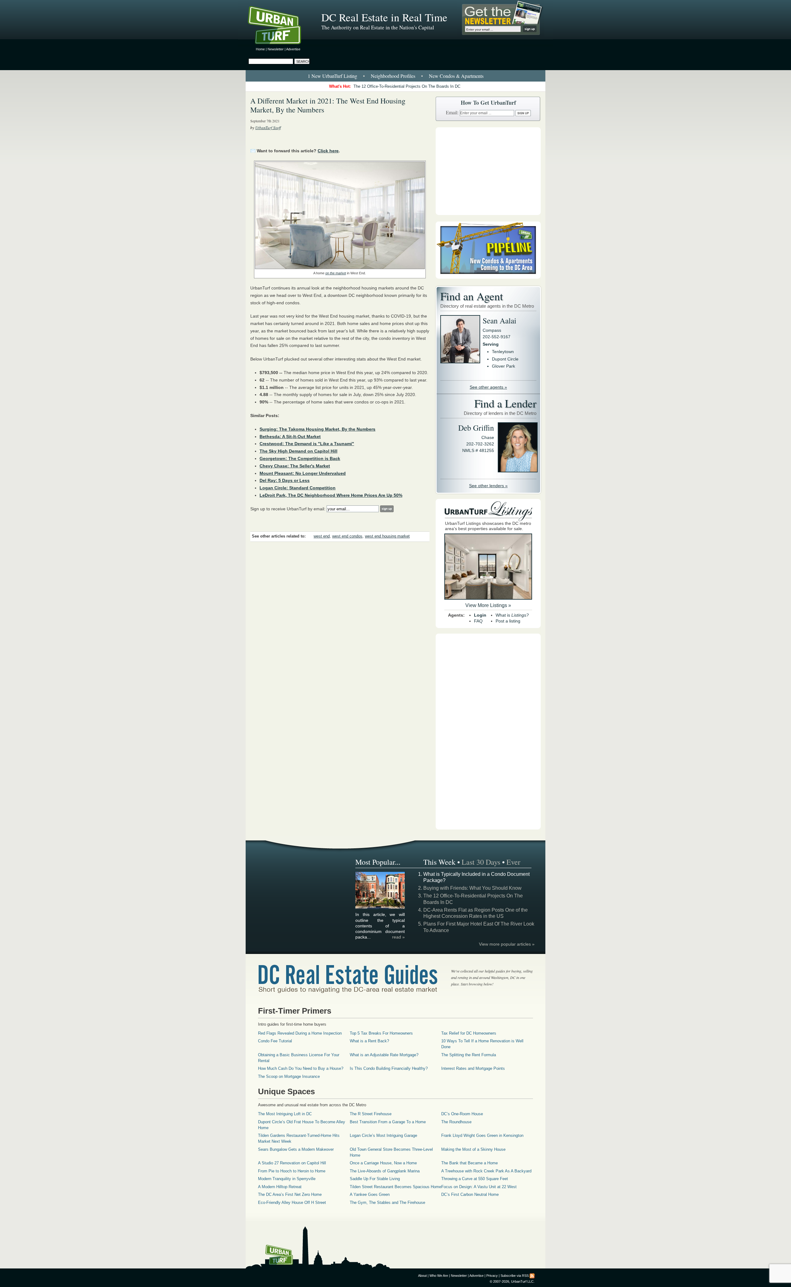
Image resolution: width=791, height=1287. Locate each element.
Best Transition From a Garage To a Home (388, 1122)
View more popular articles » (507, 944)
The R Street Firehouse (370, 1114)
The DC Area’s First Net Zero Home (290, 1194)
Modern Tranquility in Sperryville (286, 1178)
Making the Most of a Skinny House (473, 1149)
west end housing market (387, 536)
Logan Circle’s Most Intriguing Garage (383, 1135)
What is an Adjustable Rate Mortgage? (384, 1055)
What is (512, 615)
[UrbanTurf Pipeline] (488, 277)
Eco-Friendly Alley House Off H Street (292, 1202)
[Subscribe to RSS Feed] (532, 1275)
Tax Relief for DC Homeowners (468, 1033)
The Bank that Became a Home (469, 1163)
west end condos (347, 536)
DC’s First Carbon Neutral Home (470, 1194)
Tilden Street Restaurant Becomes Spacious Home (395, 1186)
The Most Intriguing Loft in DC (285, 1114)
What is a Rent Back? (369, 1041)
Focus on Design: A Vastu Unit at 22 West (479, 1186)
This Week (439, 862)
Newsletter (276, 49)
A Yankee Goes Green (370, 1194)
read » (398, 937)
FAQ (478, 620)
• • (396, 76)
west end (322, 536)
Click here (328, 150)
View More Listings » (488, 605)
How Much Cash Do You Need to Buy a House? (300, 1068)
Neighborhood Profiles (393, 76)
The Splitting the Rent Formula (468, 1055)
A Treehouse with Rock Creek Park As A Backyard (486, 1171)
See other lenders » (488, 485)
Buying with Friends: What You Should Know (472, 888)
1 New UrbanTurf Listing (332, 76)
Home (260, 49)
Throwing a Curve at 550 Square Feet (474, 1178)
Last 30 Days (481, 862)
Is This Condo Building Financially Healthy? (389, 1068)
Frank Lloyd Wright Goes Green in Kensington (482, 1135)
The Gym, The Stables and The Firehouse (387, 1202)
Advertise (293, 49)
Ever (513, 862)
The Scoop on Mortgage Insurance (289, 1076)
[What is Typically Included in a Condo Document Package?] (380, 907)
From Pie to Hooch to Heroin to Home (291, 1171)
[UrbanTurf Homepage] (279, 26)
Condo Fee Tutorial (275, 1041)
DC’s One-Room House (462, 1114)
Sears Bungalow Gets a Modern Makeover (296, 1149)
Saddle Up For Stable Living (375, 1178)
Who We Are (438, 1275)
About (422, 1275)
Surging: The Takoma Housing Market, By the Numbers (317, 429)
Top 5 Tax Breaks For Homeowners (381, 1033)
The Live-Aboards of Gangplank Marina (385, 1171)
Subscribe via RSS (515, 1275)
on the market (335, 273)
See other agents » (488, 387)
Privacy (492, 1275)
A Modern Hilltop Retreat (280, 1186)
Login (480, 615)
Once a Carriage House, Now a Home (383, 1163)
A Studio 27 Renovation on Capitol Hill (292, 1163)
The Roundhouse (456, 1122)
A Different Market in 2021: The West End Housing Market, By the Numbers (327, 105)
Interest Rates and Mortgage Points (473, 1068)
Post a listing (508, 620)
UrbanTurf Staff (268, 127)
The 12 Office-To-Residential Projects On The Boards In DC (406, 86)
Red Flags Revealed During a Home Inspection (300, 1033)
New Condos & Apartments (456, 76)
